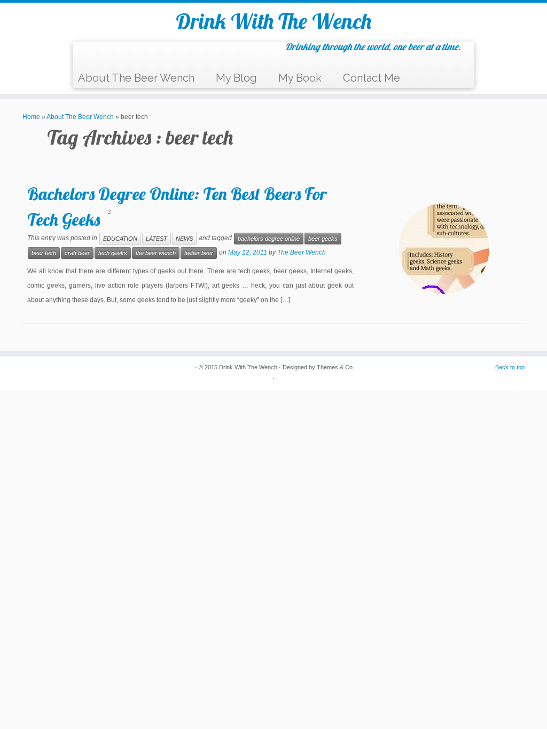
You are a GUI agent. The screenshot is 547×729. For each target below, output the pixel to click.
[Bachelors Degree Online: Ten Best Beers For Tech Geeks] (444, 249)
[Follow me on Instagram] (140, 55)
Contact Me (371, 78)
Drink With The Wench (273, 21)
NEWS (184, 238)
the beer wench (156, 253)
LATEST (156, 238)
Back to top (510, 367)
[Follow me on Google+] (127, 55)
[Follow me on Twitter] (100, 55)
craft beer (77, 253)
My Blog (236, 78)
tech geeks (112, 253)
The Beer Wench (301, 252)
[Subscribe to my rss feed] (87, 55)
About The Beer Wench (136, 78)
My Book (300, 78)
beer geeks (323, 238)
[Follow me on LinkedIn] (154, 55)
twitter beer (198, 253)
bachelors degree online (269, 238)
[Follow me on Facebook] (114, 55)
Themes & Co (335, 367)
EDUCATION (120, 238)
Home (31, 117)
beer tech (44, 253)
